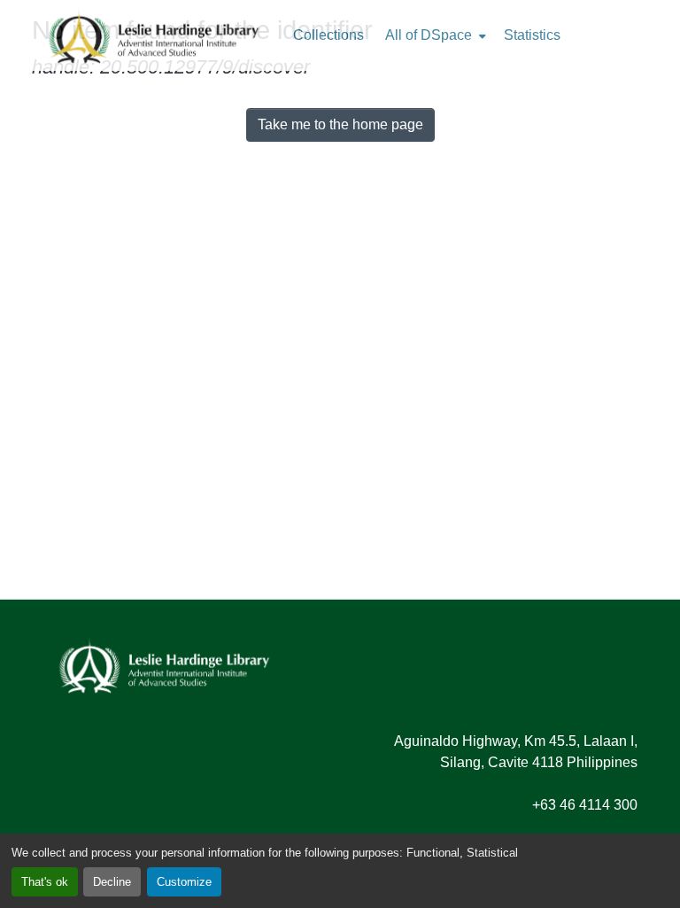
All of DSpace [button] (428, 35)
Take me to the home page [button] (340, 124)
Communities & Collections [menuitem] (328, 35)
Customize (184, 882)
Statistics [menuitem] (532, 35)
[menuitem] (434, 35)
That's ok (44, 882)
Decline (112, 882)
